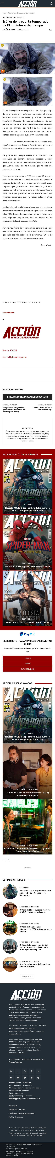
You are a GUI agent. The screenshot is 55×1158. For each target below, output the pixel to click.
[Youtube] (11, 1077)
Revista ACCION (10, 350)
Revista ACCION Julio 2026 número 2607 (27, 622)
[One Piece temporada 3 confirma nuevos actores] (10, 964)
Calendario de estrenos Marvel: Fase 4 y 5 (42, 409)
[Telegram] (24, 1077)
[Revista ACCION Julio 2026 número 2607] (27, 598)
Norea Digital (38, 1059)
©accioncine (8, 312)
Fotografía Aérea (15, 1062)
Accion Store (27, 1059)
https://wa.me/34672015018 (29, 1099)
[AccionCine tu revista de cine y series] (27, 994)
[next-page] (8, 859)
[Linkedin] (38, 1071)
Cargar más (26, 976)
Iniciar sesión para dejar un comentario (27, 397)
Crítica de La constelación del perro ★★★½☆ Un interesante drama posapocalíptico (33, 947)
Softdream (22, 1149)
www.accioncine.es (16, 1052)
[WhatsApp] (11, 1071)
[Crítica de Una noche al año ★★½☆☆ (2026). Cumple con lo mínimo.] (27, 826)
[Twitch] (31, 1077)
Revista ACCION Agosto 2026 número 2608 (27, 566)
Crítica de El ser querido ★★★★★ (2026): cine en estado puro (27, 794)
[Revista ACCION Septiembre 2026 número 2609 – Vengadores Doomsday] (27, 486)
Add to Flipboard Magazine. (15, 357)
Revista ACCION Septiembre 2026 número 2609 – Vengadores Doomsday (27, 509)
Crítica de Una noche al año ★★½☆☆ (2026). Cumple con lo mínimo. (27, 849)
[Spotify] (38, 1077)
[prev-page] (4, 859)
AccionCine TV (14, 1059)
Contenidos (27, 504)
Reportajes (12, 13)
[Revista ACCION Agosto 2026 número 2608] (27, 542)
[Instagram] (31, 1071)
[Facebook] (17, 1071)
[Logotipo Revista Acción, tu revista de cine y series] (27, 3)
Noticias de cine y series (25, 13)
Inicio (4, 13)
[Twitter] (24, 1071)
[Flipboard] (17, 1077)
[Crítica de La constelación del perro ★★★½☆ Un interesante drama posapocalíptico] (10, 946)
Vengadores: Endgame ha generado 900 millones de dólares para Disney (14, 410)
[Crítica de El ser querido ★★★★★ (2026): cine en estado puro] (27, 771)
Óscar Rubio (11, 29)
